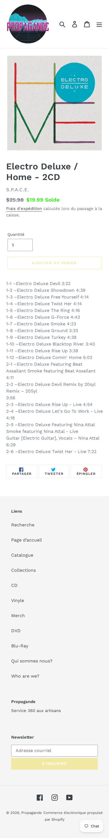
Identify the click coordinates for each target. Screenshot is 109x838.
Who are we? (25, 676)
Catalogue (22, 555)
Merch (18, 615)
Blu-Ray (19, 645)
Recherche (22, 524)
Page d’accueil (26, 540)
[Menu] (99, 24)
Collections (23, 570)
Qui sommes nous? (32, 661)
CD (14, 585)
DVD (16, 630)
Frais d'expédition (24, 208)
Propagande (31, 813)
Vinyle (17, 600)
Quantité (16, 234)
